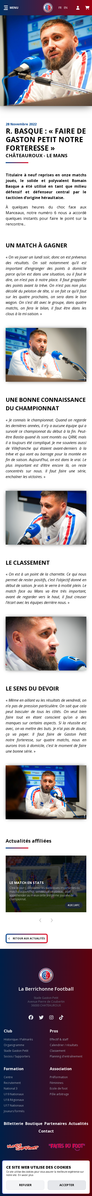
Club (8, 1031)
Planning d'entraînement (66, 1056)
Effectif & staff (59, 1039)
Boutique (33, 1123)
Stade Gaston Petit (16, 1051)
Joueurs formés (14, 1111)
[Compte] (78, 7)
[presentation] (40, 918)
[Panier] (87, 7)
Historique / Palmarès (18, 1039)
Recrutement (12, 1083)
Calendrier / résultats (64, 1045)
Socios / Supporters (17, 1056)
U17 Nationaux (14, 1105)
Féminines (56, 1083)
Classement (57, 1051)
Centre (8, 1077)
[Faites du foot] (67, 1147)
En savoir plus (25, 1175)
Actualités (78, 1123)
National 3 (10, 1088)
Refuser (25, 1185)
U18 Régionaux (14, 1100)
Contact (46, 1131)
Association (61, 1068)
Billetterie (13, 1123)
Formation (14, 1068)
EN (65, 8)
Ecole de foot (58, 1088)
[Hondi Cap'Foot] (23, 1147)
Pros (54, 1031)
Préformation (59, 1077)
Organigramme (14, 1045)
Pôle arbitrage (59, 1094)
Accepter (66, 1185)
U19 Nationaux (14, 1094)
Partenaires (55, 1123)
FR (60, 8)
